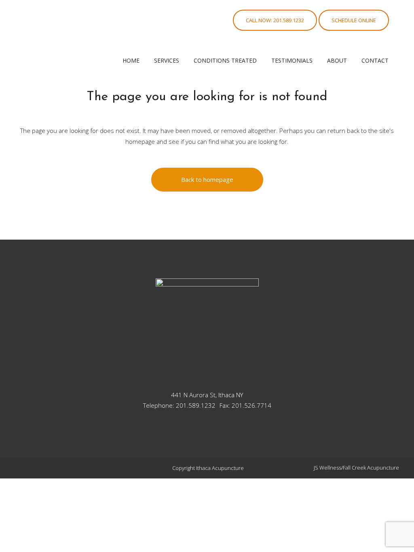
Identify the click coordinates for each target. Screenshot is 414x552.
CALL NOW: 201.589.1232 (275, 20)
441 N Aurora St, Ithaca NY (207, 395)
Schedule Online (354, 20)
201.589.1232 (195, 405)
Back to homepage (207, 179)
